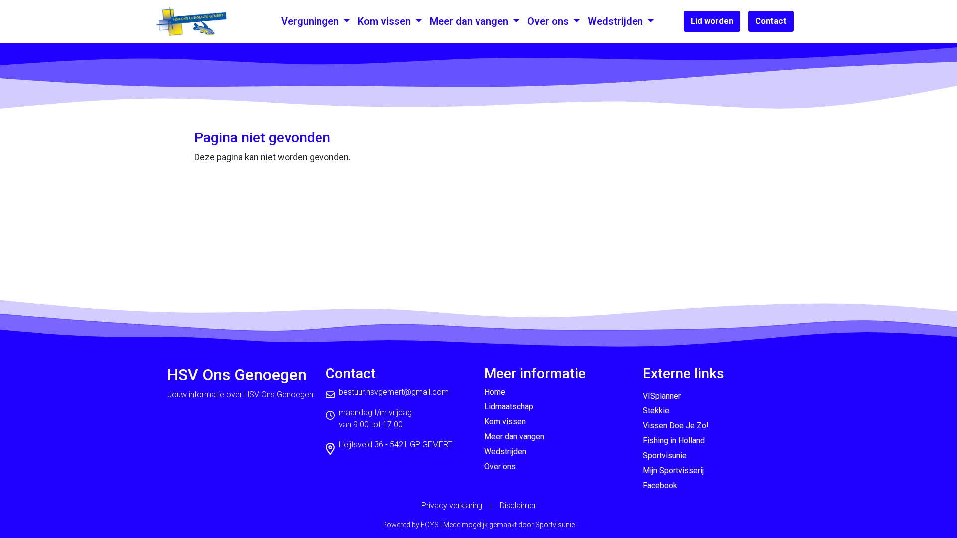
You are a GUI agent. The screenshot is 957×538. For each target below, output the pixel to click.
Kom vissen (385, 21)
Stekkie (656, 410)
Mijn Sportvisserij (673, 470)
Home (494, 392)
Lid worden (712, 21)
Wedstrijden (616, 21)
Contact (771, 21)
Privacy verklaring (451, 505)
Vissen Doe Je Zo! (676, 425)
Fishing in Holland (674, 440)
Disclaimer (518, 505)
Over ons (549, 21)
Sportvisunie (665, 455)
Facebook (660, 485)
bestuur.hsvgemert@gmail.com (394, 392)
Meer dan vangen (470, 21)
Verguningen (311, 21)
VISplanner (662, 396)
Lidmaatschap (508, 406)
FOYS (430, 525)
